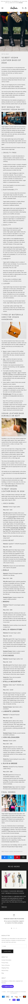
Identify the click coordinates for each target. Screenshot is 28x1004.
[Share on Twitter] (11, 857)
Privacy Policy (5, 962)
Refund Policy (5, 970)
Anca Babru (6, 829)
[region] (14, 919)
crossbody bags (14, 527)
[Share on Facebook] (5, 857)
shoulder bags (22, 527)
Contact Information (6, 960)
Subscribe (7, 951)
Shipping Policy (5, 968)
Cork (4, 359)
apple (9, 373)
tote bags (7, 529)
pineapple (5, 373)
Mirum (4, 351)
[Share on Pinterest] (17, 857)
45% (19, 373)
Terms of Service (6, 965)
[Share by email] (23, 857)
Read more (4, 907)
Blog (3, 973)
